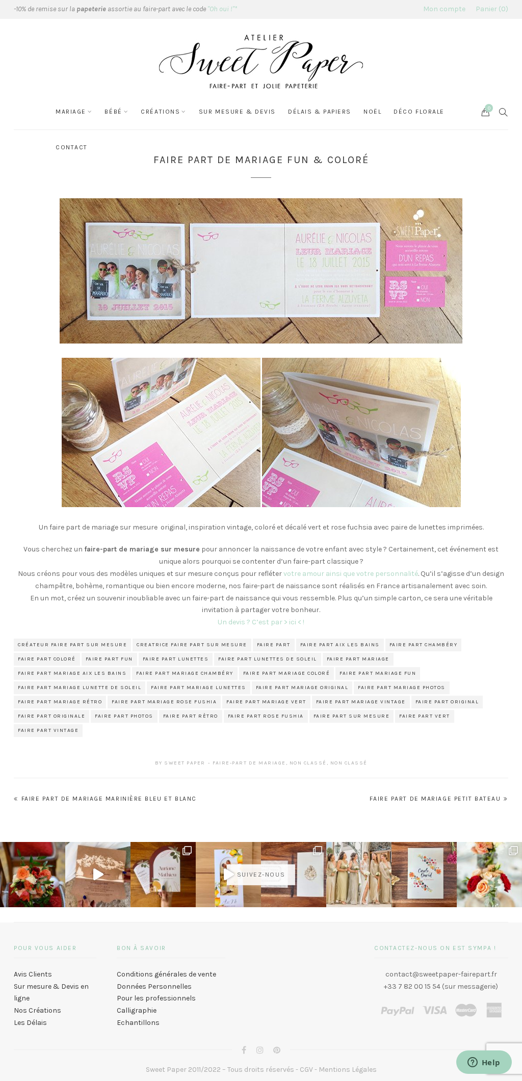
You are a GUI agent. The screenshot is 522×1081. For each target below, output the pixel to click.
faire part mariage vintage (361, 702)
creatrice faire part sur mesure (192, 645)
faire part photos (124, 716)
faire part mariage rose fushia (164, 702)
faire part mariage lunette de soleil (79, 687)
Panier (491, 9)
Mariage (71, 111)
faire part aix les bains (340, 645)
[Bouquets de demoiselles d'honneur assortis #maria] (359, 874)
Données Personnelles (154, 986)
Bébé (113, 111)
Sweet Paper (184, 763)
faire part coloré (47, 659)
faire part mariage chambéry (184, 673)
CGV (306, 1069)
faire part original (447, 702)
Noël (372, 111)
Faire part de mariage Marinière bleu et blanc (109, 798)
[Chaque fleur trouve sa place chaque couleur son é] (32, 874)
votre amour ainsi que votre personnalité (350, 573)
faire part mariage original (302, 687)
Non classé (308, 763)
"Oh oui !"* (222, 9)
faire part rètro (190, 716)
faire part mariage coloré (286, 673)
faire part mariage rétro (60, 702)
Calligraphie (136, 1010)
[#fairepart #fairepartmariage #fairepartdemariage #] (163, 874)
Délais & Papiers (319, 111)
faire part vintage (48, 730)
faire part (274, 645)
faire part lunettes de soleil (267, 659)
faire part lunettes (176, 659)
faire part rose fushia (266, 716)
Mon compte (444, 9)
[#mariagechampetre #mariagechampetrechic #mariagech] (489, 874)
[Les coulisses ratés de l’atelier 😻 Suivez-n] (97, 874)
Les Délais (30, 1022)
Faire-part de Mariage (249, 763)
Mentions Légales (348, 1069)
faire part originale (51, 716)
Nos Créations (37, 1010)
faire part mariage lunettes (198, 687)
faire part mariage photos (402, 687)
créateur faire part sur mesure (72, 645)
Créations (160, 111)
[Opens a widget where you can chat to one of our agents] (484, 1063)
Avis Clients (33, 974)
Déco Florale (419, 111)
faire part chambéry (423, 645)
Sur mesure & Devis (237, 111)
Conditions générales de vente (166, 974)
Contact (72, 147)
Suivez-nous (261, 874)
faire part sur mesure (352, 716)
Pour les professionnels (156, 998)
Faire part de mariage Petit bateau (435, 798)
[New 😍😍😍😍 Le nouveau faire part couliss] (228, 874)
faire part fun (109, 659)
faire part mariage (358, 659)
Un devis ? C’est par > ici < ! (261, 622)
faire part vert (424, 716)
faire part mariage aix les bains (72, 673)
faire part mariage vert (266, 702)
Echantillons (138, 1022)
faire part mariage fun (378, 673)
